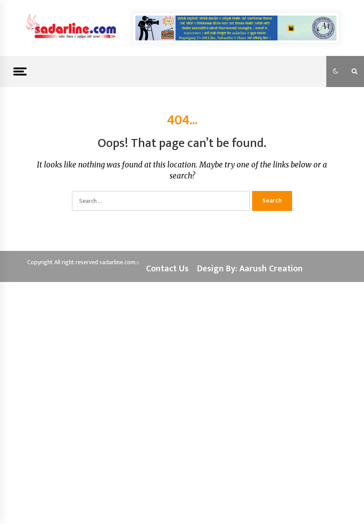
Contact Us (167, 268)
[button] (335, 71)
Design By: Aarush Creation (250, 268)
